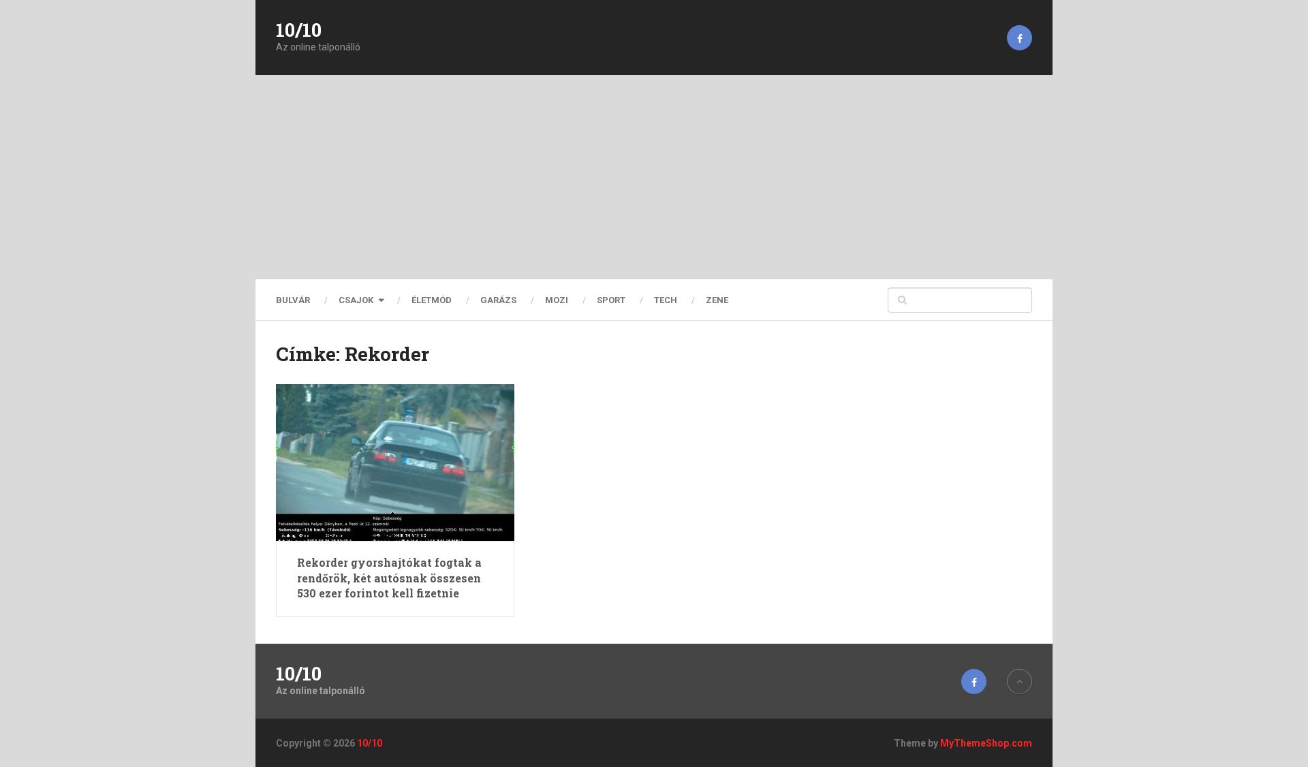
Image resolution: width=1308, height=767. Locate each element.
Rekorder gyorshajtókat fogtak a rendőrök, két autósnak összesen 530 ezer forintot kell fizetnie (389, 577)
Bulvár (293, 300)
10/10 (299, 30)
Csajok (356, 300)
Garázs (498, 300)
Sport (611, 300)
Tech (665, 300)
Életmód (431, 300)
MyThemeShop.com (986, 743)
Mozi (556, 300)
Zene (717, 300)
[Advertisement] (654, 177)
